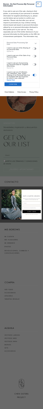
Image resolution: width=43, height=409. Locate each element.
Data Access (22, 92)
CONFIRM (13, 84)
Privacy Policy (34, 92)
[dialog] (21, 48)
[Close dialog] (40, 190)
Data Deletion (9, 92)
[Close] (39, 4)
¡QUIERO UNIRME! (31, 211)
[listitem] (21, 43)
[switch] (34, 49)
